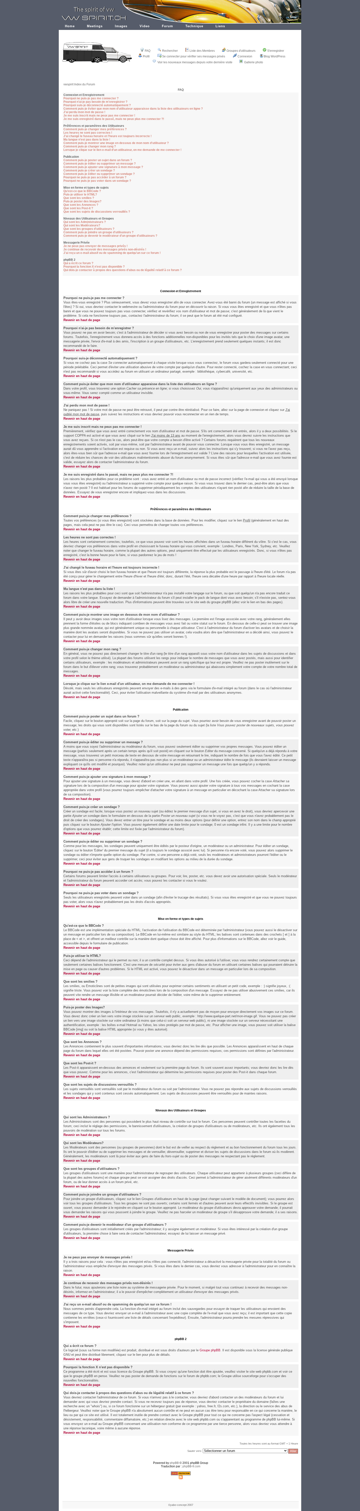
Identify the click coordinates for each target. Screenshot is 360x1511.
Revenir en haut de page (81, 320)
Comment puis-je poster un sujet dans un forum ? (97, 160)
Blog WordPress (274, 56)
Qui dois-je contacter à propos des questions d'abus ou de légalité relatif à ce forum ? (122, 270)
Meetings (95, 26)
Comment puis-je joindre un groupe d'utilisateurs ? (98, 232)
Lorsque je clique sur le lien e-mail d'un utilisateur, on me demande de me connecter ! (122, 150)
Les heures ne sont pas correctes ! (87, 132)
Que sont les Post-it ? (78, 208)
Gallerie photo (253, 62)
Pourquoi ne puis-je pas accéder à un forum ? (94, 177)
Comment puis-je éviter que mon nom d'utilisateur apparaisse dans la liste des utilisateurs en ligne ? (133, 108)
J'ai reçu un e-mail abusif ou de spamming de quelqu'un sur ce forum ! (112, 253)
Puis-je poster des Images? (82, 201)
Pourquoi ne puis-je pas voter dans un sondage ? (97, 180)
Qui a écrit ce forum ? (78, 263)
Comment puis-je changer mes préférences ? (95, 129)
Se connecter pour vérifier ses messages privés (193, 56)
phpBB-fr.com (191, 1466)
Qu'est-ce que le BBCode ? (82, 191)
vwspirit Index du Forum (79, 84)
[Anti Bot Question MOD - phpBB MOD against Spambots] (181, 1474)
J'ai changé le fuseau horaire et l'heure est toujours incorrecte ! (107, 136)
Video (145, 26)
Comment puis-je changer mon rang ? (89, 146)
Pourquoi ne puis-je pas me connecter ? (91, 98)
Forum (167, 26)
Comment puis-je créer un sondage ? (89, 170)
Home (70, 26)
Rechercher (170, 50)
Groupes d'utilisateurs (241, 50)
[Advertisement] (181, 76)
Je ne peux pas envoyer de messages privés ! (95, 246)
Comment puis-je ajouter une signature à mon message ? (103, 167)
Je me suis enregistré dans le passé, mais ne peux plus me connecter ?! (113, 119)
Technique (194, 26)
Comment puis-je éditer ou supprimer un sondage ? (99, 174)
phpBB (174, 1463)
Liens (220, 26)
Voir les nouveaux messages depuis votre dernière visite (194, 62)
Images (121, 26)
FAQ (147, 50)
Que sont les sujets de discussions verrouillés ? (96, 211)
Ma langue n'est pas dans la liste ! (86, 139)
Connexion (245, 56)
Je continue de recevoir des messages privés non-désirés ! (104, 249)
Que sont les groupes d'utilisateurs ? (88, 229)
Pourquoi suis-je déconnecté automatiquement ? (97, 105)
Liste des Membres (202, 50)
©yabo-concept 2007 (180, 1504)
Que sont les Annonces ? (80, 205)
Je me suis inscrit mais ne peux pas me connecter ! (99, 115)
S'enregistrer (275, 50)
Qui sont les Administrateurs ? (84, 222)
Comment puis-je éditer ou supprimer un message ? (99, 163)
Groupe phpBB (210, 1350)
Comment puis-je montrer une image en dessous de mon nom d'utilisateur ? (116, 143)
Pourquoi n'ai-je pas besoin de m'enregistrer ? (95, 102)
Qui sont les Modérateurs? (81, 225)
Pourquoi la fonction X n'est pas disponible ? (94, 266)
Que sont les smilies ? (78, 198)
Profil (146, 56)
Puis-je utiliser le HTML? (80, 194)
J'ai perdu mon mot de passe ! (84, 112)
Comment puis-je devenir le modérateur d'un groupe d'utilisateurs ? (110, 235)
